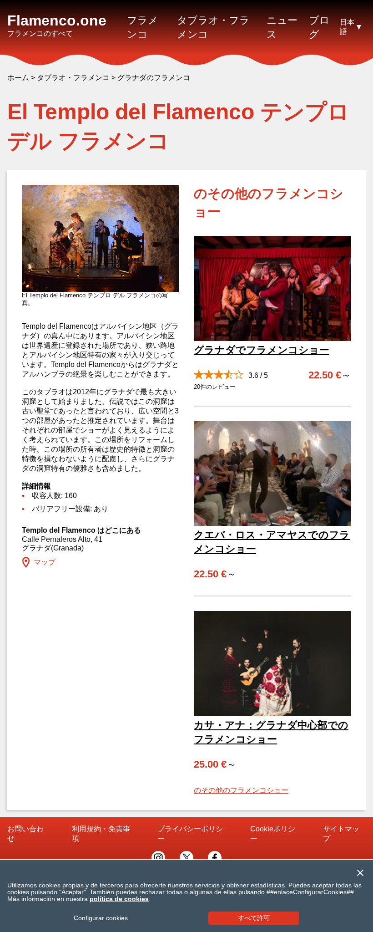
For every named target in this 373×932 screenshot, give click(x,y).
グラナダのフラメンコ (153, 77)
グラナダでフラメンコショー (261, 350)
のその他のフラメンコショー (241, 790)
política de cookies (119, 899)
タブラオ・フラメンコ (73, 77)
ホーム (18, 77)
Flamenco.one (56, 20)
